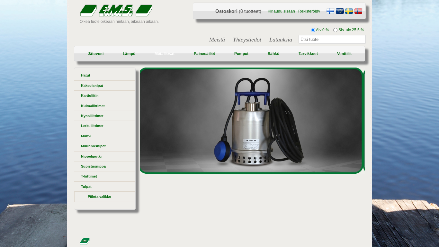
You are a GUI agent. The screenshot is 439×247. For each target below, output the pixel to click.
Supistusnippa (93, 166)
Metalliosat (165, 53)
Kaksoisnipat (92, 85)
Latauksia (280, 39)
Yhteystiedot (247, 39)
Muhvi (86, 136)
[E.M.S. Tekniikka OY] (330, 11)
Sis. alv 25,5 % (350, 30)
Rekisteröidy (309, 11)
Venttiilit (344, 53)
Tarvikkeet (308, 53)
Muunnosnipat (93, 146)
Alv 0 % (322, 30)
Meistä (217, 39)
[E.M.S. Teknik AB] (349, 11)
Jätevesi (95, 53)
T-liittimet (89, 176)
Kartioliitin (90, 95)
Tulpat (86, 186)
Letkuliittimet (92, 126)
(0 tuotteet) (238, 11)
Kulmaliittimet (93, 106)
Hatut (85, 75)
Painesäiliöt (204, 53)
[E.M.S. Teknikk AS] (358, 11)
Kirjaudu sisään (281, 11)
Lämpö (129, 53)
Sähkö (273, 53)
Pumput (241, 53)
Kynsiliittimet (92, 116)
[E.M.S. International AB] (340, 11)
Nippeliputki (91, 156)
